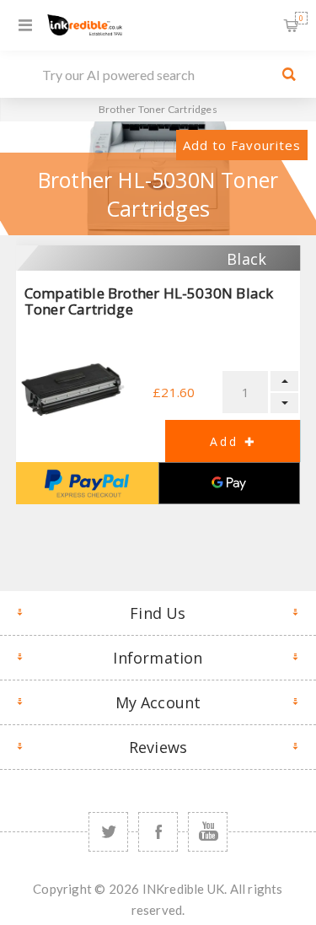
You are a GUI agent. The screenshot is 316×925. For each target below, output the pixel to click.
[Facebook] (158, 832)
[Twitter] (108, 832)
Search (289, 74)
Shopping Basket (301, 18)
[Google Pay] (229, 483)
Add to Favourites (242, 145)
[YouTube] (208, 832)
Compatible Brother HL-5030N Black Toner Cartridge (149, 301)
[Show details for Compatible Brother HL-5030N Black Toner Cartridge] (73, 388)
